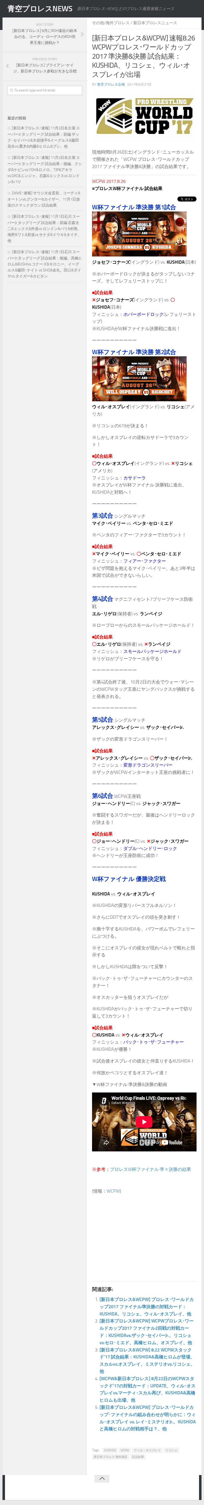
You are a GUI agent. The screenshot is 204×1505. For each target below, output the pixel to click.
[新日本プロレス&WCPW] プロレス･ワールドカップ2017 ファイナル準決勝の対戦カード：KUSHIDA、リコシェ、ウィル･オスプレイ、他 (147, 1307)
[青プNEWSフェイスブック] (190, 1488)
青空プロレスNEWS (39, 8)
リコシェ (171, 1450)
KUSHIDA (110, 1450)
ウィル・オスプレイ (147, 1450)
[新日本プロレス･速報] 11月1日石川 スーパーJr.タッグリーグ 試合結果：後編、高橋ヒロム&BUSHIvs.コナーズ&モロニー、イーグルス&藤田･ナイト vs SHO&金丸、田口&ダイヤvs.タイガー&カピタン (44, 264)
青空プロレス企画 (111, 84)
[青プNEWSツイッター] (180, 1488)
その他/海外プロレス (111, 22)
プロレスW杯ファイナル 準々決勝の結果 (150, 1169)
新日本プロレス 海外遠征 (110, 1457)
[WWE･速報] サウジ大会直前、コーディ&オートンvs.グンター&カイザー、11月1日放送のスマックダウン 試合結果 (43, 199)
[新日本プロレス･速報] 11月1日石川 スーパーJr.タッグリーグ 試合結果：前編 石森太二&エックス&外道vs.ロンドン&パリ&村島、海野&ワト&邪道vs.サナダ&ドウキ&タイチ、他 (44, 228)
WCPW (113, 1191)
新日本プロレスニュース (155, 22)
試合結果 (138, 1457)
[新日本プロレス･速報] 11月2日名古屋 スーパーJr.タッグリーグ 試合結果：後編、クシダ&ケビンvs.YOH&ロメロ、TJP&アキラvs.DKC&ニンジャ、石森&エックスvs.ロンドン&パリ (44, 169)
